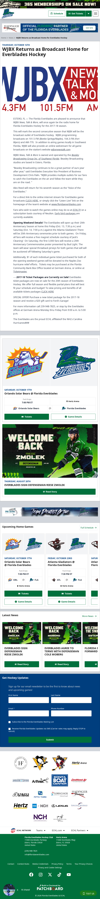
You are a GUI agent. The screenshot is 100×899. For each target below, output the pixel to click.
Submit (50, 739)
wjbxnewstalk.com (60, 149)
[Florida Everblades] (8, 14)
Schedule (58, 13)
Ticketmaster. (20, 271)
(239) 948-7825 (31, 851)
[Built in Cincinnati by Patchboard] (50, 887)
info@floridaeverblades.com (37, 854)
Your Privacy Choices (84, 864)
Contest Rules (23, 864)
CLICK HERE (32, 200)
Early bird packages (65, 213)
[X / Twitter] (50, 874)
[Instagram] (40, 874)
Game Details (75, 416)
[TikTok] (59, 874)
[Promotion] (50, 4)
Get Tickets (77, 13)
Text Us (90, 893)
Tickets (28, 416)
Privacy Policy (57, 864)
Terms (69, 864)
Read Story (51, 491)
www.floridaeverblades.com (66, 204)
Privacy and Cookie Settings (50, 867)
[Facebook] (31, 874)
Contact (11, 864)
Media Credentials (40, 864)
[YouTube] (68, 874)
